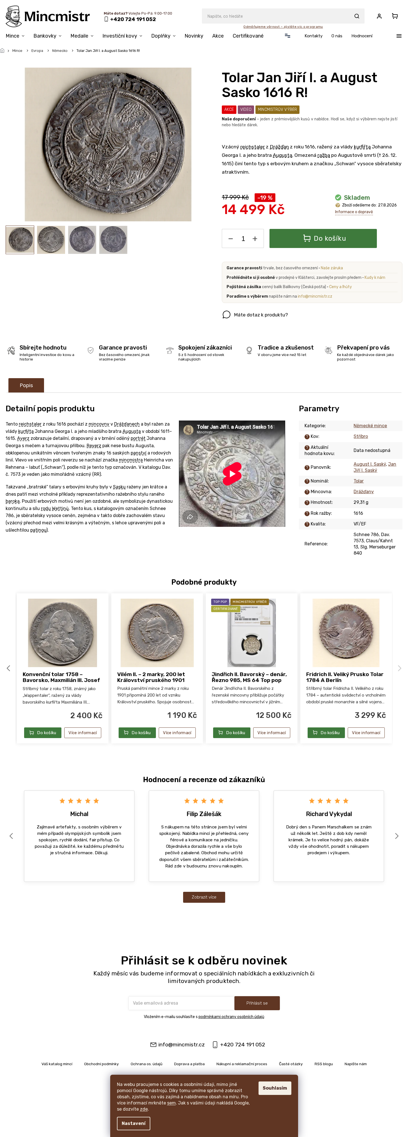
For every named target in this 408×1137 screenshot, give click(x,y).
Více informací (82, 732)
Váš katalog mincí (57, 1064)
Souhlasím (275, 1088)
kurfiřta (362, 147)
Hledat (357, 16)
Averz (23, 438)
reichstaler (252, 147)
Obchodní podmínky (101, 1064)
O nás (336, 35)
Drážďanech (127, 424)
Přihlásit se (257, 1003)
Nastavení (134, 1123)
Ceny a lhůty (340, 286)
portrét (138, 438)
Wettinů (60, 508)
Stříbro (361, 436)
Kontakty (313, 35)
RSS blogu (324, 1064)
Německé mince (370, 425)
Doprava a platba (189, 1064)
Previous (9, 668)
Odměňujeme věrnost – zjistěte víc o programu (283, 27)
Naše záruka (332, 268)
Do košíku (330, 238)
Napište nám (356, 1064)
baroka (13, 501)
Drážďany (364, 491)
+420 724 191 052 (242, 1044)
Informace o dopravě (354, 212)
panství (138, 453)
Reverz (94, 445)
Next (400, 668)
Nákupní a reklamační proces (241, 1064)
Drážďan (279, 147)
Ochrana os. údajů (146, 1064)
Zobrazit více (204, 897)
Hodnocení (361, 35)
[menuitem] (17, 37)
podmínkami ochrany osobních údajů (231, 1016)
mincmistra (131, 460)
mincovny (99, 424)
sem (171, 1103)
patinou (38, 530)
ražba (323, 155)
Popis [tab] (26, 385)
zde (144, 1109)
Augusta (282, 155)
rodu (46, 508)
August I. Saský (370, 464)
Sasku (119, 487)
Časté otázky (291, 1064)
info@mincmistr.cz (315, 296)
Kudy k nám (375, 277)
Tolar (359, 481)
